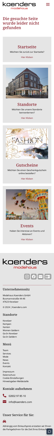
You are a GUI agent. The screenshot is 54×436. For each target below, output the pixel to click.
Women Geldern (11, 330)
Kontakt (7, 366)
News (5, 359)
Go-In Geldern (10, 336)
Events (6, 363)
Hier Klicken (27, 57)
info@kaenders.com (20, 402)
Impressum (8, 371)
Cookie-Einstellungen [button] (13, 378)
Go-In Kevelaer (10, 333)
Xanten (6, 327)
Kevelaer (7, 320)
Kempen (7, 323)
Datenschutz (9, 374)
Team (5, 350)
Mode (5, 356)
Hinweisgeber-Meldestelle (16, 381)
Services (7, 353)
